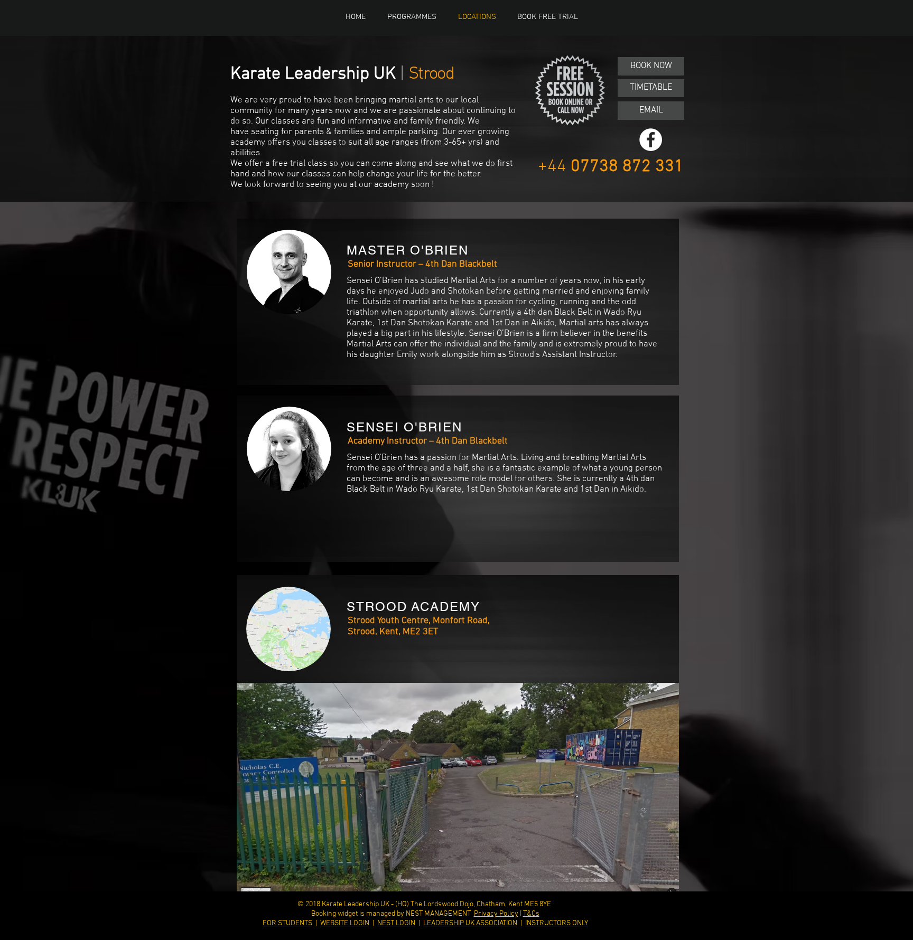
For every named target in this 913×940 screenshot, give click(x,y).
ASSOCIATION (496, 923)
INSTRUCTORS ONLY (556, 923)
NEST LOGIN (396, 923)
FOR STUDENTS (287, 923)
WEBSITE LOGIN (344, 923)
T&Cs (531, 913)
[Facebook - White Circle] (650, 139)
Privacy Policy (496, 913)
